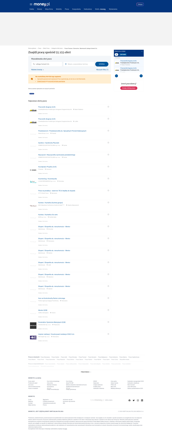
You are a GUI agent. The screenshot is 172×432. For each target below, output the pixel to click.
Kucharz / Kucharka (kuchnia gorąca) (50, 203)
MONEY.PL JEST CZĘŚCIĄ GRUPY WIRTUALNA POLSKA (45, 411)
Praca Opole (106, 359)
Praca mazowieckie (50, 364)
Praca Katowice (113, 357)
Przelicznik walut (32, 383)
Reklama (30, 401)
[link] (69, 110)
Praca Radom (32, 359)
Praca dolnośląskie (95, 364)
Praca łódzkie (106, 364)
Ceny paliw (114, 381)
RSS (64, 403)
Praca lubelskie (126, 364)
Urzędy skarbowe (98, 385)
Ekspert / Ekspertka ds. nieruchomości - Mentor (54, 227)
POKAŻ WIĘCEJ (85, 372)
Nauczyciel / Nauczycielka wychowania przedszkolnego (56, 155)
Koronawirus (50, 386)
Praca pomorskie (116, 364)
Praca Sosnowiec (50, 359)
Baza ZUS (113, 386)
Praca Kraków (55, 357)
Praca (39, 48)
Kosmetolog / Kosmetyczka (47, 179)
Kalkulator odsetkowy (133, 383)
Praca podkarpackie (33, 366)
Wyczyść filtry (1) (102, 70)
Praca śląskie (60, 364)
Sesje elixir (96, 383)
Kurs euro (30, 385)
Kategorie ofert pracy (57, 48)
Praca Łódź (64, 357)
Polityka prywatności (48, 401)
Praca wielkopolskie (71, 364)
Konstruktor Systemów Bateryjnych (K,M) (51, 322)
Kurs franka (69, 381)
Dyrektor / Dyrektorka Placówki (48, 143)
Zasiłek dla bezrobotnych (73, 386)
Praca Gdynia (123, 357)
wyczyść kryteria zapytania (56, 81)
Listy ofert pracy (132, 386)
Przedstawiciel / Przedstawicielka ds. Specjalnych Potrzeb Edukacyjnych (62, 131)
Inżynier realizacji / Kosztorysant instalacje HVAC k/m (56, 334)
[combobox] (46, 64)
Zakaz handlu (114, 383)
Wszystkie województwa (47, 366)
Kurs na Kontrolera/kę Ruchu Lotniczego (51, 298)
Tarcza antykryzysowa (34, 386)
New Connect (131, 385)
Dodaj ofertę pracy (128, 88)
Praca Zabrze (79, 359)
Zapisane (123, 54)
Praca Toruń (40, 359)
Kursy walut (31, 381)
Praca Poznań (82, 357)
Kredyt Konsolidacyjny (53, 389)
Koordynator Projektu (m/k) (47, 167)
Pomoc (45, 405)
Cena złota (50, 383)
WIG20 (95, 381)
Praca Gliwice (70, 359)
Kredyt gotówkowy (71, 389)
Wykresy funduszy (52, 385)
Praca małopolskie (83, 364)
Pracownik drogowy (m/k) (46, 107)
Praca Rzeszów (61, 359)
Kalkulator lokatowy (98, 388)
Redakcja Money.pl (116, 388)
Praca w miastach (33, 388)
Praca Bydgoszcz (102, 357)
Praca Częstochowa (134, 357)
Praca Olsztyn (88, 359)
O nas (29, 399)
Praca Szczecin (92, 357)
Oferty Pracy (46, 48)
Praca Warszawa (45, 357)
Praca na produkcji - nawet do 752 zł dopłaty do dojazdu (56, 191)
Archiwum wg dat (67, 399)
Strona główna (32, 48)
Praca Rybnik (97, 359)
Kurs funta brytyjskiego (53, 381)
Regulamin (46, 399)
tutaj (65, 429)
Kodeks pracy (97, 386)
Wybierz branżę (36, 70)
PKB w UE (113, 385)
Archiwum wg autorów (69, 401)
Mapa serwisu (32, 405)
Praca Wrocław (73, 357)
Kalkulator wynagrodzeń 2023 (136, 381)
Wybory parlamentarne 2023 (135, 388)
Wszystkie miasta (124, 359)
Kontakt (30, 403)
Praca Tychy (114, 359)
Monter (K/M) (42, 310)
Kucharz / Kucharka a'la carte (48, 215)
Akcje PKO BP (69, 383)
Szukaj (102, 64)
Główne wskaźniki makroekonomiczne (76, 385)
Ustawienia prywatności (49, 403)
